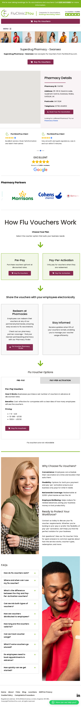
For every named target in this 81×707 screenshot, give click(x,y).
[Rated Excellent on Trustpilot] (72, 12)
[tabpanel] (40, 412)
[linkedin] (78, 698)
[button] (37, 153)
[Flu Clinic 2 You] (17, 10)
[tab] (20, 383)
